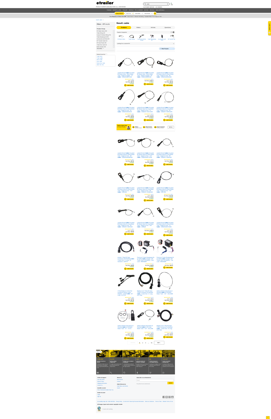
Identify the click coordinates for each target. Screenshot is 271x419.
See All (171, 127)
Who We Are (120, 379)
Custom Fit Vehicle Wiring (141, 39)
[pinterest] (166, 397)
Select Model (147, 13)
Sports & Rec (117, 10)
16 (151, 343)
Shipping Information (102, 383)
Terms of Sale (158, 401)
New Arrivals (160, 10)
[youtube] (172, 397)
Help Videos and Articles (122, 386)
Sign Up (99, 396)
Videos (138, 27)
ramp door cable (101, 63)
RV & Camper (139, 10)
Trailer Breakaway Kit (152, 39)
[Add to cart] (125, 85)
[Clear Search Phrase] (167, 4)
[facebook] (164, 397)
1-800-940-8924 (122, 6)
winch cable (99, 59)
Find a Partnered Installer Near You (105, 390)
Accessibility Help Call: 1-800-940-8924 (106, 401)
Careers (119, 381)
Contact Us (99, 385)
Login (98, 394)
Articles (153, 27)
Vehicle (131, 10)
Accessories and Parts (162, 39)
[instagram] (169, 397)
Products (124, 27)
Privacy (138, 383)
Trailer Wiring (132, 39)
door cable (99, 61)
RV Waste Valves (121, 39)
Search (118, 388)
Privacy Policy (119, 401)
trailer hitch (99, 56)
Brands (152, 10)
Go (155, 13)
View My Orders (101, 379)
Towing (109, 10)
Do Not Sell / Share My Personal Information (133, 401)
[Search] (145, 4)
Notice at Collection (149, 401)
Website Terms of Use (168, 401)
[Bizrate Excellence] (99, 409)
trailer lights (100, 58)
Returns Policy (100, 381)
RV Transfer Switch (172, 39)
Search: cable (99, 20)
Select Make (137, 13)
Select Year (128, 13)
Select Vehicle (119, 13)
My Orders (159, 7)
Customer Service (148, 7)
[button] (171, 32)
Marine (146, 10)
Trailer (125, 10)
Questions (168, 27)
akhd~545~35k (100, 64)
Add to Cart (130, 85)
